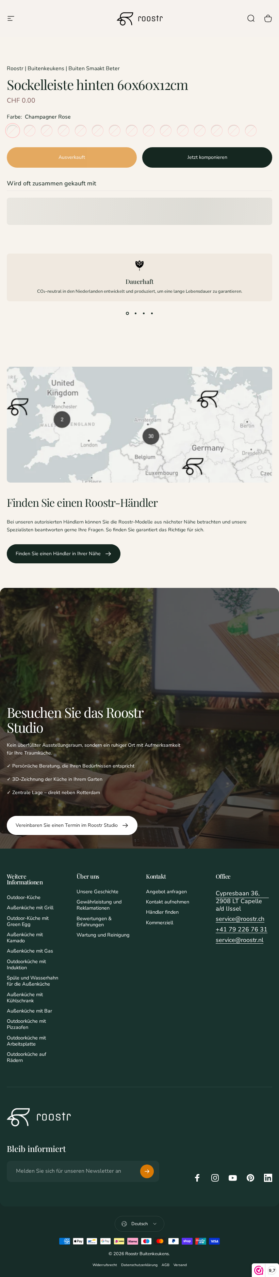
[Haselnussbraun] (165, 130)
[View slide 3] (144, 313)
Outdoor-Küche (23, 897)
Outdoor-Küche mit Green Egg (28, 921)
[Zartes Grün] (114, 130)
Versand (180, 1264)
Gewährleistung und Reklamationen (99, 905)
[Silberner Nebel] (63, 130)
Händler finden (162, 912)
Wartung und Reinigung (103, 935)
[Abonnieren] (147, 1171)
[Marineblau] (29, 130)
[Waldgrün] (131, 130)
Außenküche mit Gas (30, 951)
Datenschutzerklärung (139, 1264)
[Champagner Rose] (12, 130)
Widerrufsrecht (105, 1264)
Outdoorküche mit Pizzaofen (26, 1024)
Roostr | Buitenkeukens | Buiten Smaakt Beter (63, 68)
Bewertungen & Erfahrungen (94, 921)
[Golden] (97, 130)
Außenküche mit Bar (29, 1011)
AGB (165, 1264)
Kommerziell (159, 922)
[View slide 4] (152, 313)
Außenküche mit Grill (30, 907)
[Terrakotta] (182, 130)
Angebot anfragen (166, 891)
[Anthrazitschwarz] (234, 130)
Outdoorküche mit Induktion (26, 964)
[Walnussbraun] (148, 130)
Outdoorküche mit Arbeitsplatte (26, 1041)
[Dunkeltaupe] (251, 130)
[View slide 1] (127, 313)
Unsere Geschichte (97, 891)
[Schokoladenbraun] (200, 130)
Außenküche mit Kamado (25, 937)
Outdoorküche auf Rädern (26, 1057)
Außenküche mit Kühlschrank (25, 997)
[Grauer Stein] (80, 130)
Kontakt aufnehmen (167, 902)
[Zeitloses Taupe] (46, 130)
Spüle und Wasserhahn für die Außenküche (32, 981)
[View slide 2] (135, 313)
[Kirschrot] (217, 130)
